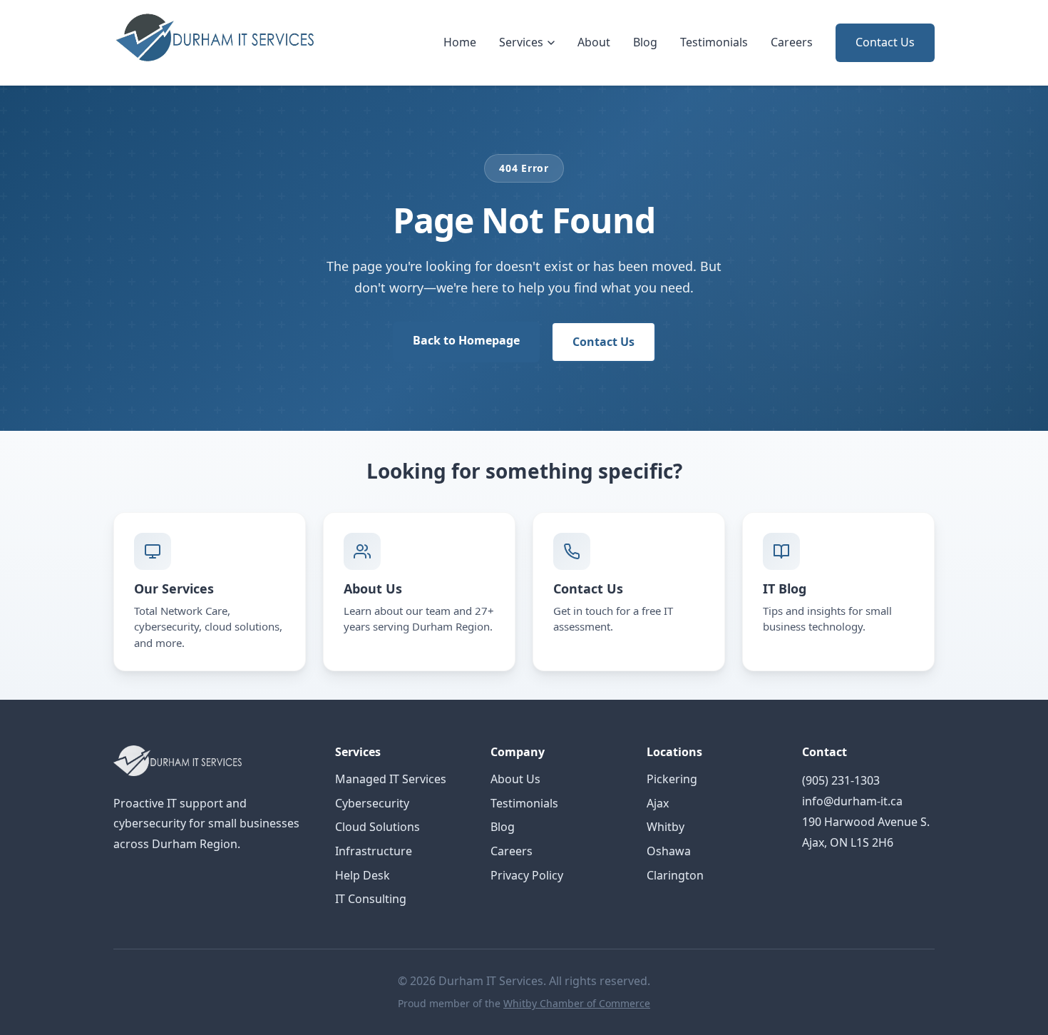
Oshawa (669, 851)
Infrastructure (373, 851)
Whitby (665, 827)
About (593, 42)
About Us (515, 779)
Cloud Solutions (377, 827)
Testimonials (714, 42)
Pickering (672, 779)
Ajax (658, 803)
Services (521, 42)
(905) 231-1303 (841, 780)
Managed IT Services (390, 779)
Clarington (675, 875)
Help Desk (362, 875)
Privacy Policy (526, 875)
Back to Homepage (466, 340)
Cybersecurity (372, 803)
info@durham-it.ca (852, 801)
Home (459, 42)
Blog (645, 42)
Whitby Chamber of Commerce (576, 1003)
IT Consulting (370, 899)
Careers (792, 42)
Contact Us (885, 42)
